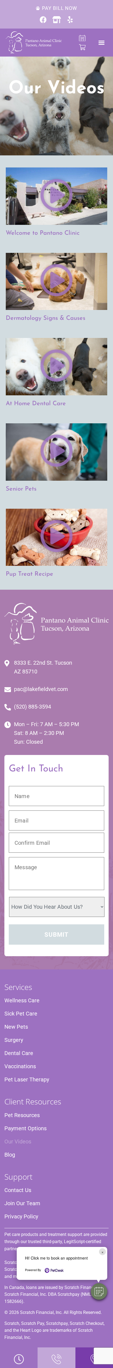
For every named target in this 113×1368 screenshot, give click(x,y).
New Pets (16, 1026)
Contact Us (17, 1190)
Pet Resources (22, 1115)
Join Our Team (22, 1203)
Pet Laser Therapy (26, 1079)
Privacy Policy (21, 1216)
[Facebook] (43, 19)
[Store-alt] (56, 19)
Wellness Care (21, 1000)
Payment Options (25, 1128)
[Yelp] (70, 19)
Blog (9, 1154)
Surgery (13, 1040)
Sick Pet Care (20, 1013)
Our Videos (17, 1141)
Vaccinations (20, 1066)
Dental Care (18, 1053)
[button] (99, 1291)
